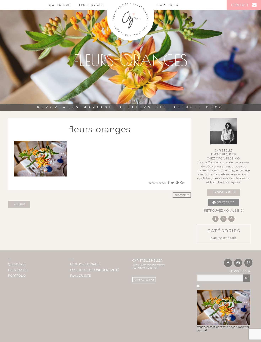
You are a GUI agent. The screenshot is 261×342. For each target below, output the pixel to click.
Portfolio (167, 5)
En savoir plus (224, 192)
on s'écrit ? (225, 202)
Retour (19, 204)
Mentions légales (85, 264)
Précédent (182, 195)
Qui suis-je (59, 5)
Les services (91, 5)
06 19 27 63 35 (147, 268)
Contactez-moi (144, 279)
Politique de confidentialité (94, 270)
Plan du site (80, 275)
